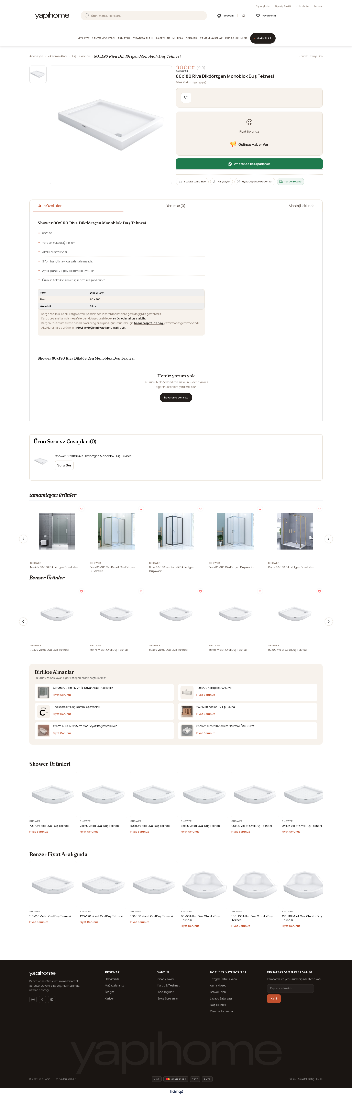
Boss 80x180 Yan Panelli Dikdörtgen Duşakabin (112, 569)
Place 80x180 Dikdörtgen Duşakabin (291, 567)
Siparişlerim (263, 6)
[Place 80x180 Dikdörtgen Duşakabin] (295, 531)
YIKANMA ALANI (143, 38)
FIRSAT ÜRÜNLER (236, 38)
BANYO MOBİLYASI (103, 38)
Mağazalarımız (114, 985)
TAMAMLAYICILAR (211, 38)
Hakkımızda (112, 979)
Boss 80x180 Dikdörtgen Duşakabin (231, 567)
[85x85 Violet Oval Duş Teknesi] (235, 613)
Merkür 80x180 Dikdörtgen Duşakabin (54, 567)
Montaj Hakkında (301, 205)
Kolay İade (302, 6)
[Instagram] (33, 999)
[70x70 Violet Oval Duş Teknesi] (57, 613)
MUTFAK (178, 38)
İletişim (318, 6)
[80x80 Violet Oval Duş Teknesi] (176, 613)
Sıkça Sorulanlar (167, 998)
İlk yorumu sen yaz (176, 397)
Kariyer (109, 998)
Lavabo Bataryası (221, 998)
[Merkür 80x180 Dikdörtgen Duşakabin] (57, 531)
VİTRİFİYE (83, 38)
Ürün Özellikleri (50, 205)
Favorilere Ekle (81, 508)
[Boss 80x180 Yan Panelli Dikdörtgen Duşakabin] (116, 531)
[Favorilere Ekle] (186, 98)
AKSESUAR (163, 38)
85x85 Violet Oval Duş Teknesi (228, 650)
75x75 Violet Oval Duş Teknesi (109, 650)
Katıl (274, 998)
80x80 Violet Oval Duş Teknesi (168, 650)
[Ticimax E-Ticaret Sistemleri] (176, 1092)
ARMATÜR (124, 38)
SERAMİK (191, 38)
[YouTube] (51, 999)
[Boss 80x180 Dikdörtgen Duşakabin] (235, 531)
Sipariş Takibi (283, 6)
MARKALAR (264, 38)
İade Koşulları (165, 992)
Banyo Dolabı (218, 992)
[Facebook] (42, 999)
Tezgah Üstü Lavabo (223, 979)
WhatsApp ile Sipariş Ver (252, 164)
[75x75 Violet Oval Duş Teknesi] (116, 613)
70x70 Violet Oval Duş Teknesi (49, 650)
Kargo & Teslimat (168, 985)
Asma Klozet (218, 985)
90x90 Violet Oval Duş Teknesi (287, 650)
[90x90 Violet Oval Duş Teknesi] (295, 613)
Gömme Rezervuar (222, 1011)
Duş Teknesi (218, 1005)
